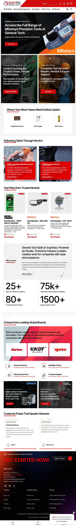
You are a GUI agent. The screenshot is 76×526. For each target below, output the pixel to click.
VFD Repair (52, 508)
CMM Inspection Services (57, 499)
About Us (6, 495)
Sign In (54, 517)
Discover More (11, 177)
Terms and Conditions (33, 499)
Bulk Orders (7, 508)
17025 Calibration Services (57, 495)
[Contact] (71, 3)
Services (6, 504)
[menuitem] (22, 9)
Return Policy (31, 508)
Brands (6, 499)
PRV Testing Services (55, 504)
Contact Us (30, 495)
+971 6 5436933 (43, 517)
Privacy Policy (31, 504)
